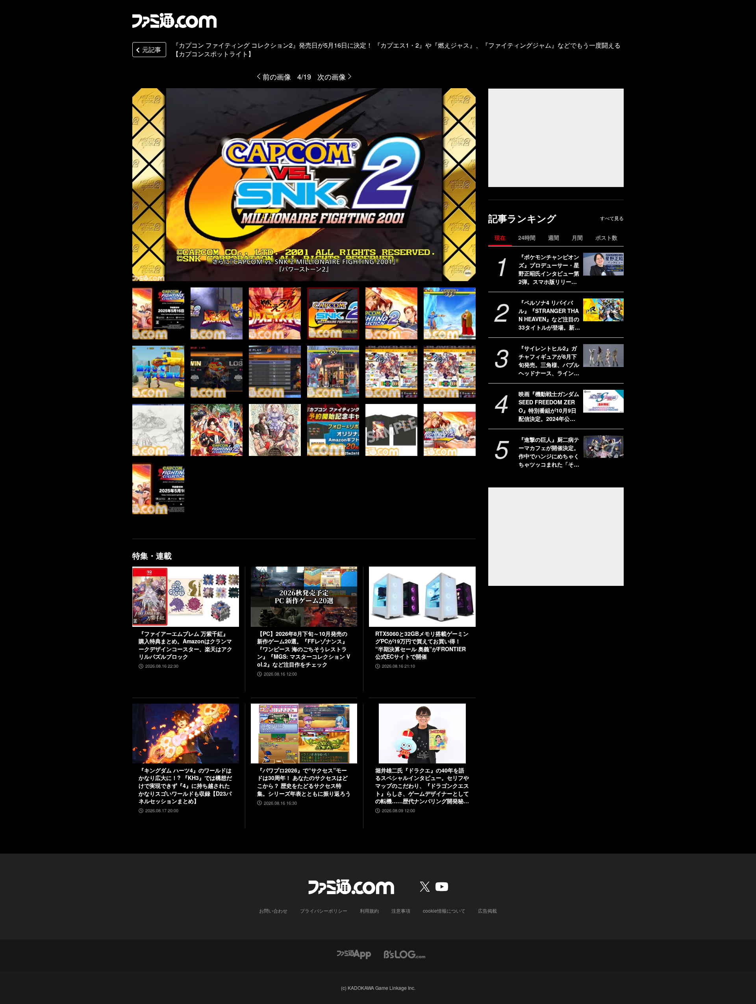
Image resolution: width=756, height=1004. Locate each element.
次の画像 (331, 76)
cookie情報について (444, 910)
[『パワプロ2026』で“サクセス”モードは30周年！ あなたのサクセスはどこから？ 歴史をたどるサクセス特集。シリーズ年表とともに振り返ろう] (304, 733)
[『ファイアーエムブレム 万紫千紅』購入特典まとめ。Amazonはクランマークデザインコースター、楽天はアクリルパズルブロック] (185, 596)
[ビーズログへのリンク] (404, 953)
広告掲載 (487, 910)
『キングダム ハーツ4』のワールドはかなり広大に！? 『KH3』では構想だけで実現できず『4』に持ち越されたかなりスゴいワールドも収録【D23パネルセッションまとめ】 (185, 786)
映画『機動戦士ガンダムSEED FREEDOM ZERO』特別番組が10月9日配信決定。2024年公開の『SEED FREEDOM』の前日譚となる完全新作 (549, 406)
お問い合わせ (273, 910)
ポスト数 (606, 237)
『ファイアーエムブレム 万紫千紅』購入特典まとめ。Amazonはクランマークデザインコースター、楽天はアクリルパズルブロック (185, 645)
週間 (553, 237)
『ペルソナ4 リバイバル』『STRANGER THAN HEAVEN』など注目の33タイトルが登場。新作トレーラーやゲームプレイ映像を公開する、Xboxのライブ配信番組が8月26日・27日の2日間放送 (549, 315)
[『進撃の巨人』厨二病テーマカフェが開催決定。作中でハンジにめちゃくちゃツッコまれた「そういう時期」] (603, 446)
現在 (500, 237)
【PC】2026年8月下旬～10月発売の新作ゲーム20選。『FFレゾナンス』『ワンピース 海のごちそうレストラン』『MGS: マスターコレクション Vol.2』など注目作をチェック (303, 649)
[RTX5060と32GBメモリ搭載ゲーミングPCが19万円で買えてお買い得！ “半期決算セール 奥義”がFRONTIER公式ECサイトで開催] (422, 596)
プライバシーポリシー (323, 910)
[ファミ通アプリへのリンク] (354, 953)
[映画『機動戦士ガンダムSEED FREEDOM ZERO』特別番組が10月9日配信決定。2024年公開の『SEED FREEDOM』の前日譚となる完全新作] (603, 401)
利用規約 (369, 910)
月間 (577, 237)
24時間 (527, 237)
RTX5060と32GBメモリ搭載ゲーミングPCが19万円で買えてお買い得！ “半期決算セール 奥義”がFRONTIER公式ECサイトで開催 (422, 645)
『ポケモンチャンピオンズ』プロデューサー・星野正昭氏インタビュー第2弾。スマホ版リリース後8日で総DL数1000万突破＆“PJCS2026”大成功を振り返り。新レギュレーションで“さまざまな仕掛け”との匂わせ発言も (549, 269)
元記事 (151, 49)
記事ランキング (522, 218)
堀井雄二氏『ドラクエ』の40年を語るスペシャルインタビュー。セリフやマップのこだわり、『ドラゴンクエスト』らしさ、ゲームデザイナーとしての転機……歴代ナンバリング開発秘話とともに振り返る (422, 786)
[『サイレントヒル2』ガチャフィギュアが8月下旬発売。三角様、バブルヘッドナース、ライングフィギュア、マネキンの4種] (603, 355)
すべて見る (612, 218)
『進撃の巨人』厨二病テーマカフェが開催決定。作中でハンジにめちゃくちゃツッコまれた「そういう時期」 (549, 452)
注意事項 (400, 910)
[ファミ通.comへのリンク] (174, 20)
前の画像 (277, 76)
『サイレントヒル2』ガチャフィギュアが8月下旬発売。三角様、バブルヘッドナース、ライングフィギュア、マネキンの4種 (549, 360)
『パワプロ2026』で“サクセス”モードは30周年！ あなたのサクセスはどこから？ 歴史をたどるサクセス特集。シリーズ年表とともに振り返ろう (304, 782)
